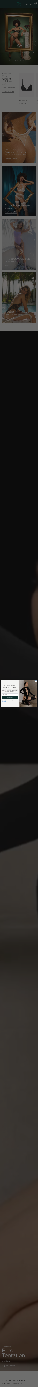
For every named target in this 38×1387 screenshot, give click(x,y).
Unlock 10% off (10, 697)
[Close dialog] (36, 681)
